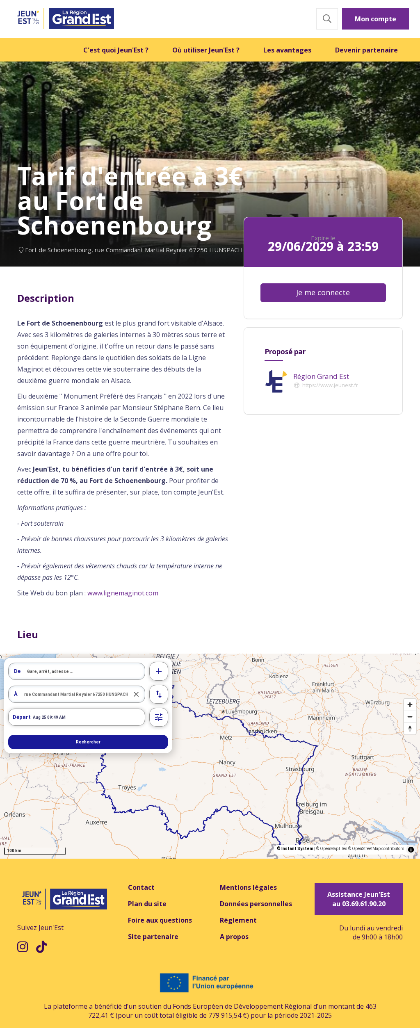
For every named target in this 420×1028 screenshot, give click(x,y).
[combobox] (76, 671)
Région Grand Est (321, 376)
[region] (210, 756)
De (17, 671)
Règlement (238, 920)
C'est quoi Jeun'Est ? (115, 50)
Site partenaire (153, 936)
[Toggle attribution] (411, 850)
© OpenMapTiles (331, 848)
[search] (86, 671)
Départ (22, 717)
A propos (234, 936)
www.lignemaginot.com (122, 592)
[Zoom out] (410, 717)
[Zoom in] (410, 705)
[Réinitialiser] (136, 694)
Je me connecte (323, 292)
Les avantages (287, 50)
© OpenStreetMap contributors (376, 848)
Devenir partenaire (366, 50)
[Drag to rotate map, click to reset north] (410, 728)
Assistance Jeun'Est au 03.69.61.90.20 (358, 899)
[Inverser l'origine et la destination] (158, 694)
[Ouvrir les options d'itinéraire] (158, 717)
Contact (141, 887)
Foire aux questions (160, 920)
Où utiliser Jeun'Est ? (206, 50)
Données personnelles (256, 904)
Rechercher (88, 742)
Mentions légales (248, 887)
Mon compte (375, 18)
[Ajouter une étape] (158, 671)
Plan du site (147, 904)
